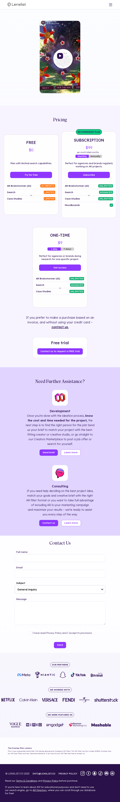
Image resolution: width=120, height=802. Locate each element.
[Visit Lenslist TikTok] (100, 773)
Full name (22, 551)
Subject (20, 582)
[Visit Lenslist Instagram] (82, 773)
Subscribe (89, 174)
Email (19, 567)
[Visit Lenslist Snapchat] (94, 773)
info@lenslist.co (43, 773)
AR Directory (40, 790)
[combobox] (60, 589)
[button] (102, 589)
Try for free (31, 174)
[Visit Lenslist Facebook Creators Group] (112, 773)
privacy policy (67, 773)
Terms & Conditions (26, 780)
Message (21, 599)
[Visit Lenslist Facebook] (88, 773)
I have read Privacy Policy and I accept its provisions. (62, 632)
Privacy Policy (50, 780)
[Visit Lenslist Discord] (106, 773)
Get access (60, 267)
